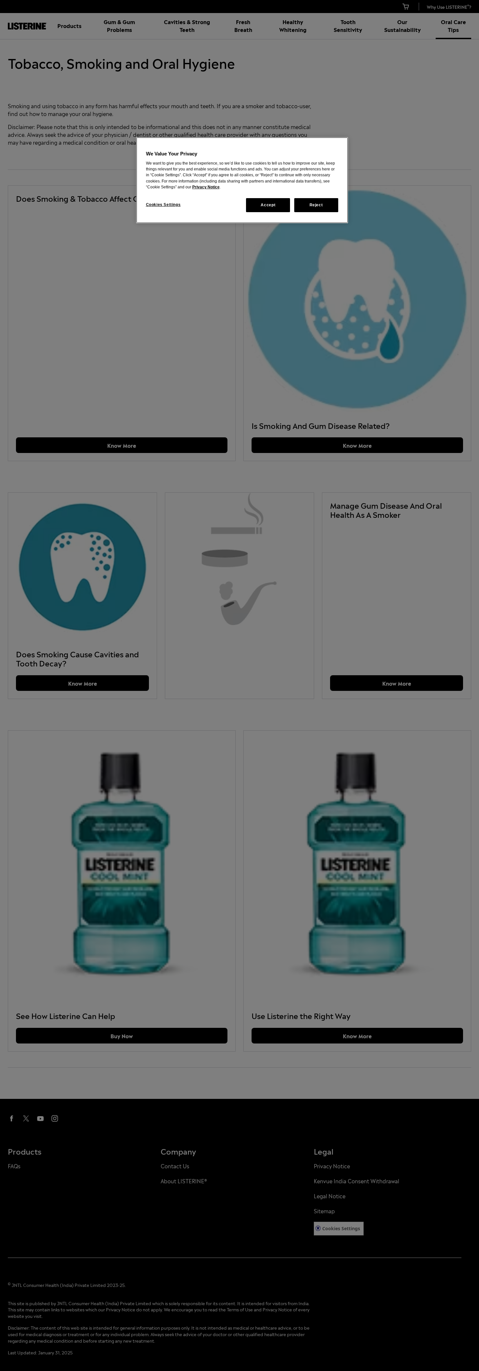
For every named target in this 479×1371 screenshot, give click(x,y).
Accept (268, 205)
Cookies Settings (163, 204)
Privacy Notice (206, 187)
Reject (316, 205)
